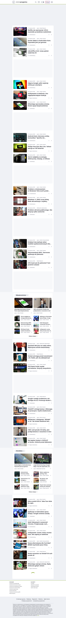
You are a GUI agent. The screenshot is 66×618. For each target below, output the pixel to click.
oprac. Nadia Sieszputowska (43, 240)
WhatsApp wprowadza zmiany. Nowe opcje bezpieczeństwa (39, 105)
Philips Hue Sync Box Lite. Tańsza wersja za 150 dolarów (39, 147)
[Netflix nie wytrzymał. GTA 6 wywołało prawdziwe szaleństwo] (20, 31)
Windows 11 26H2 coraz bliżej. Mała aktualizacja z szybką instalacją (38, 201)
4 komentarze (32, 140)
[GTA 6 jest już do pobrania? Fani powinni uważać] (20, 264)
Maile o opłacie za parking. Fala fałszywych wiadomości (44, 473)
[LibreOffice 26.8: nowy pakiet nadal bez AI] (20, 52)
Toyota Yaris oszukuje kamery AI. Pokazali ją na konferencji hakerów (45, 485)
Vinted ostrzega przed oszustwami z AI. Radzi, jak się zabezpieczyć (40, 357)
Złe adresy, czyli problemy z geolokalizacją (44, 479)
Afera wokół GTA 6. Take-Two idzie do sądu (40, 502)
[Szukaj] (36, 2)
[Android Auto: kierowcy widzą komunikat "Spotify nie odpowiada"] (20, 137)
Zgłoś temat (47, 599)
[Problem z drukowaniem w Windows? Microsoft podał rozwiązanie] (20, 190)
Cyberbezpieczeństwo (35, 586)
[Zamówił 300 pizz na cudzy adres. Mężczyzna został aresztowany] (20, 347)
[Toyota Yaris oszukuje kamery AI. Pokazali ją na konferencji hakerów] (36, 487)
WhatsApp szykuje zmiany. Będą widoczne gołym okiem (39, 565)
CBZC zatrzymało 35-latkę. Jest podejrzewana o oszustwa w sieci (42, 310)
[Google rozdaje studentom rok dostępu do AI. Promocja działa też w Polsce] (20, 399)
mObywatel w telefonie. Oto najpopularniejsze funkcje (38, 94)
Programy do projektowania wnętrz (15, 586)
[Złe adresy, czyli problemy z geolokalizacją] (36, 480)
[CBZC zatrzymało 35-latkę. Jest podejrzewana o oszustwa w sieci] (43, 303)
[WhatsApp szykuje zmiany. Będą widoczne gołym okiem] (20, 565)
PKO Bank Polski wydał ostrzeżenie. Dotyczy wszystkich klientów (26, 330)
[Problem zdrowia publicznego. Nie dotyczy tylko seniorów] (20, 211)
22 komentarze (32, 193)
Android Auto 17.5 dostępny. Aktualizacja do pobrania (25, 479)
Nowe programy (12, 593)
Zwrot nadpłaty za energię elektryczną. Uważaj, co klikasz (39, 158)
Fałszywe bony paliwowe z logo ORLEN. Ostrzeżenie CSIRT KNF (26, 485)
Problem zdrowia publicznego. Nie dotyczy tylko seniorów (40, 211)
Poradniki (32, 583)
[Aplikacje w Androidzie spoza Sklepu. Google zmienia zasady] (36, 318)
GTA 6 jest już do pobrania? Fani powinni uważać (39, 264)
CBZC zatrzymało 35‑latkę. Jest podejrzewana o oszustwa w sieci (39, 431)
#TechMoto (19, 451)
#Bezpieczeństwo (21, 295)
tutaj (38, 615)
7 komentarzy (32, 360)
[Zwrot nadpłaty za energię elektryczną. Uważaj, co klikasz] (20, 158)
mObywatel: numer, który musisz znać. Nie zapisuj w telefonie (45, 330)
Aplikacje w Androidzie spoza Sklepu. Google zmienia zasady (46, 317)
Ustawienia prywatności (39, 601)
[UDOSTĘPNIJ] (51, 34)
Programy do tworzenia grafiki (14, 592)
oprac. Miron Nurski (41, 407)
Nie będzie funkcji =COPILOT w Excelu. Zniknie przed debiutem (40, 441)
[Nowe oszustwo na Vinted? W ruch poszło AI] (20, 554)
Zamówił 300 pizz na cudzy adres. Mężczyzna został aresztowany (39, 346)
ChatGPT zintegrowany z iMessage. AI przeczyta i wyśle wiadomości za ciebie (40, 410)
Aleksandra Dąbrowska (42, 208)
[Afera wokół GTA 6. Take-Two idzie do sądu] (20, 502)
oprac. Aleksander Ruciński (39, 468)
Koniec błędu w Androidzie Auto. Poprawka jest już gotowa (39, 41)
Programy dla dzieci (12, 590)
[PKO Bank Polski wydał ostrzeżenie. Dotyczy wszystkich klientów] (17, 331)
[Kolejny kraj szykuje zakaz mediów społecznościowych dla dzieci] (20, 243)
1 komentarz (32, 108)
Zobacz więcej (32, 336)
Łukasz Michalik (43, 481)
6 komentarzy (32, 55)
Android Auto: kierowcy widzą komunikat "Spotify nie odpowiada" (38, 138)
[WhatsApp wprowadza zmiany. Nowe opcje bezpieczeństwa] (20, 105)
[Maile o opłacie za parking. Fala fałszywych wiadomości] (36, 474)
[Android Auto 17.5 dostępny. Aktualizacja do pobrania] (17, 480)
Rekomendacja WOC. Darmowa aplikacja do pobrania (39, 253)
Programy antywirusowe (13, 589)
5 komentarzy (32, 87)
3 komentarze (32, 34)
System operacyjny (34, 587)
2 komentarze (32, 45)
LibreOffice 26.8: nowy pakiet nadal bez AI (38, 52)
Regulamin (34, 599)
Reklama (40, 599)
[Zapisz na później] (49, 34)
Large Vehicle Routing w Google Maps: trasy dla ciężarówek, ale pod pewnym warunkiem (42, 466)
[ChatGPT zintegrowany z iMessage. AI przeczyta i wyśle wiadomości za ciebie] (20, 410)
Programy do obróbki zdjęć (14, 583)
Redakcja (29, 599)
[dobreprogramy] (22, 2)
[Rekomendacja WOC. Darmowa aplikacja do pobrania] (20, 253)
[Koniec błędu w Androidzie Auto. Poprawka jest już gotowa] (20, 42)
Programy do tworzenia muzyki (14, 584)
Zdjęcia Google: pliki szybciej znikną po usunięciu (38, 84)
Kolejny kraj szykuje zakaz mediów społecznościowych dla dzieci (39, 244)
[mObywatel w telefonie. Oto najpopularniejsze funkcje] (20, 94)
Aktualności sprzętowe (35, 584)
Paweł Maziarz (40, 261)
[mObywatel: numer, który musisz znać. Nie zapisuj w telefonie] (36, 331)
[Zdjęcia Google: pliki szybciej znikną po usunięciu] (20, 84)
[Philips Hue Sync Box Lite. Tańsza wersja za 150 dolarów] (20, 147)
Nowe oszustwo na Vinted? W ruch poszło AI (40, 554)
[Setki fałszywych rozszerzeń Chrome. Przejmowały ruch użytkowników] (36, 324)
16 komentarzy (32, 537)
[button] (52, 2)
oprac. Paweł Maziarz (41, 28)
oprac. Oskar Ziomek (41, 38)
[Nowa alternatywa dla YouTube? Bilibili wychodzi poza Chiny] (20, 544)
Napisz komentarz (33, 98)
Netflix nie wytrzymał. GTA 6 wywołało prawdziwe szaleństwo (39, 31)
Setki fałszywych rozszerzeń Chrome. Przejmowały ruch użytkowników (45, 323)
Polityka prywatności (27, 601)
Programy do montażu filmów (14, 587)
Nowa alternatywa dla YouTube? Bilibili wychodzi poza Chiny (39, 544)
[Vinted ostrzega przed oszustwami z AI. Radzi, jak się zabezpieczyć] (20, 357)
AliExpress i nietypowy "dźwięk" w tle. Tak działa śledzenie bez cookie (39, 421)
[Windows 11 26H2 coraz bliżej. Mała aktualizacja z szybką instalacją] (20, 200)
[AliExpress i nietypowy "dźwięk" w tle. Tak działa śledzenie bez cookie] (20, 420)
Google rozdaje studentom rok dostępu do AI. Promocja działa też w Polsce (40, 400)
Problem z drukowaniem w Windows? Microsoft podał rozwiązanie (38, 191)
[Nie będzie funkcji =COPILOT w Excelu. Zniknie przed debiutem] (20, 441)
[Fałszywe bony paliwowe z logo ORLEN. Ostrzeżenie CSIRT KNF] (17, 487)
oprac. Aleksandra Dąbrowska (43, 343)
